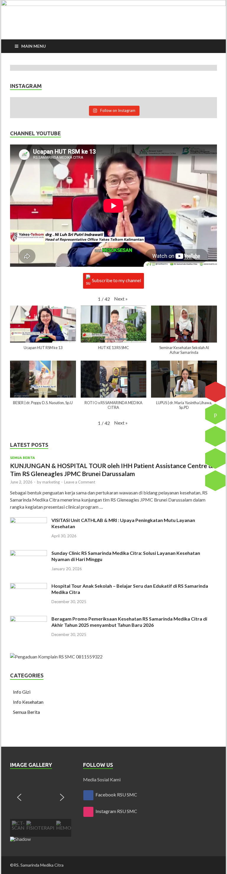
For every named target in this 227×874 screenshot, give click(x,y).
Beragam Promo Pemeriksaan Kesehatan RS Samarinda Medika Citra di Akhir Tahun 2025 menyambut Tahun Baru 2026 (129, 622)
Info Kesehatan (28, 702)
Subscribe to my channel (116, 280)
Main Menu (33, 46)
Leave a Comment (79, 482)
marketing (51, 482)
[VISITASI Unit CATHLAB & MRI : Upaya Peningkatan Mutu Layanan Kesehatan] (28, 520)
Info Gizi (21, 692)
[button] (121, 298)
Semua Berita (22, 458)
